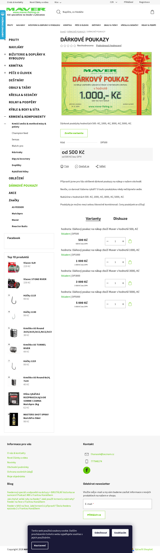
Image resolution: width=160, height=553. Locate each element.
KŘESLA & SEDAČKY (23, 95)
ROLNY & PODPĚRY (22, 102)
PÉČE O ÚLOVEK (20, 73)
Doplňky (16, 165)
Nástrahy (17, 152)
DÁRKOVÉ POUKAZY (23, 185)
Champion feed (20, 133)
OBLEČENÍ (16, 178)
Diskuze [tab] (120, 218)
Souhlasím (120, 532)
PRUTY (14, 40)
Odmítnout (101, 532)
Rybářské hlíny (20, 171)
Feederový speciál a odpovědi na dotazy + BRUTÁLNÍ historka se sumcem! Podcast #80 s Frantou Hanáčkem (41, 494)
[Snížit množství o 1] (107, 241)
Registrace (144, 2)
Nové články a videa (39, 2)
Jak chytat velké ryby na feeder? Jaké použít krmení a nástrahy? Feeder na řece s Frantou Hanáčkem (41, 500)
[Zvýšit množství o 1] (123, 241)
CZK (112, 2)
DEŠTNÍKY (16, 80)
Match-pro (17, 146)
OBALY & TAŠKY (20, 87)
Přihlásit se (94, 515)
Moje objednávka (16, 476)
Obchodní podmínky (18, 467)
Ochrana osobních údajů (20, 472)
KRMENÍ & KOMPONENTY (27, 116)
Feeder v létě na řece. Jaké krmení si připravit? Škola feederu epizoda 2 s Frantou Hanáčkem (39, 507)
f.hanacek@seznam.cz (102, 454)
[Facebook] (86, 470)
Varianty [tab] (93, 218)
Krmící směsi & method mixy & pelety (29, 125)
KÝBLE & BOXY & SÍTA (24, 109)
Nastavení (40, 545)
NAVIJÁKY (16, 47)
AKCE (12, 193)
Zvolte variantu (74, 133)
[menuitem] (8, 25)
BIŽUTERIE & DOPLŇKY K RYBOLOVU (27, 56)
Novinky (11, 462)
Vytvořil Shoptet (144, 549)
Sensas (15, 139)
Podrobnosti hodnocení (108, 45)
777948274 (96, 461)
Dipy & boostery (21, 159)
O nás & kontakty (15, 2)
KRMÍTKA (16, 65)
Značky (14, 200)
